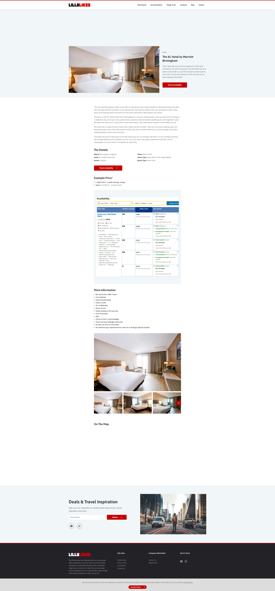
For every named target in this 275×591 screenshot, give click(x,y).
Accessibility (121, 565)
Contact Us (121, 568)
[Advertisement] (137, 30)
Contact (201, 5)
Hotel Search (141, 5)
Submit (115, 517)
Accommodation (156, 5)
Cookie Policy (121, 560)
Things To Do (171, 5)
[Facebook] (73, 526)
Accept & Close (136, 587)
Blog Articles (153, 563)
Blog (192, 5)
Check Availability (175, 85)
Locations (183, 5)
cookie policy (188, 582)
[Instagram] (81, 526)
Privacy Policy (122, 563)
